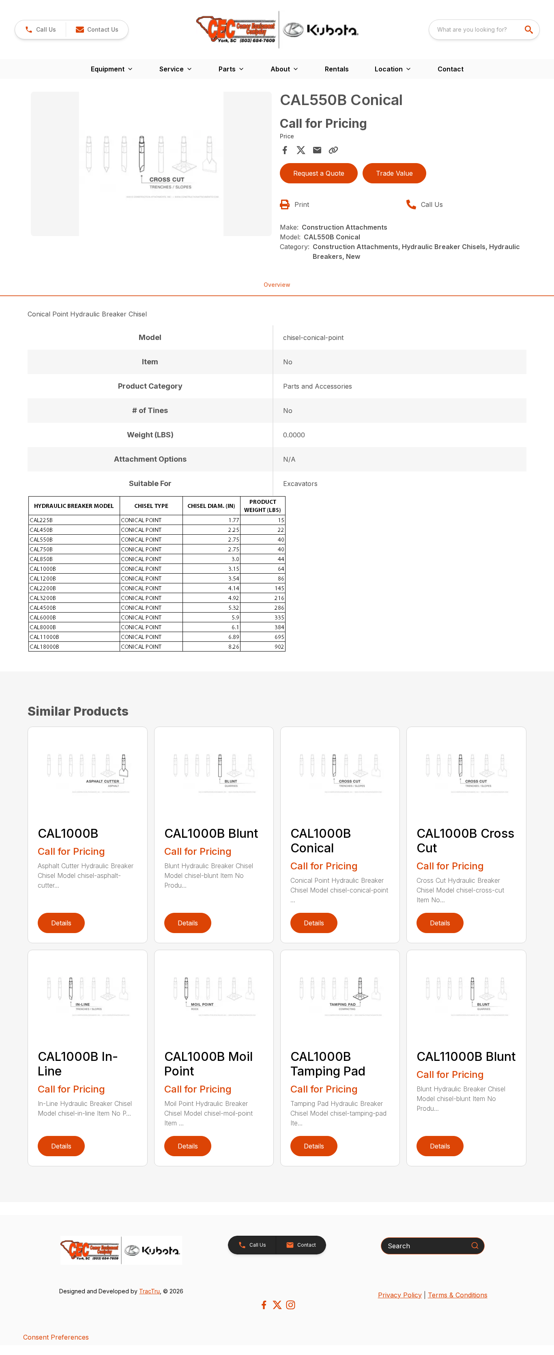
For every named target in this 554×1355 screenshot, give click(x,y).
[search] (529, 29)
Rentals (337, 69)
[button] (40, 29)
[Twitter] (277, 1305)
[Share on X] (301, 150)
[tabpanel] (151, 165)
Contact (451, 69)
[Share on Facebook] (285, 150)
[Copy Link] (333, 150)
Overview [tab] (277, 284)
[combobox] (484, 29)
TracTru (149, 1291)
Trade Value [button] (394, 173)
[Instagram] (291, 1305)
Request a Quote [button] (318, 173)
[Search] (475, 1245)
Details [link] (61, 923)
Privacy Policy (400, 1295)
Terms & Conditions (457, 1295)
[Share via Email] (317, 150)
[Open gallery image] (151, 164)
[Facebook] (264, 1305)
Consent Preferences (56, 1337)
